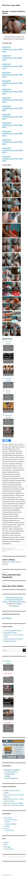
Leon (5, 548)
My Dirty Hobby (9, 774)
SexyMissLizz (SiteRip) (16, 803)
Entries (7, 847)
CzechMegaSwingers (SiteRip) (13, 630)
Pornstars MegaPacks (11, 778)
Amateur (15, 549)
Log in (5, 845)
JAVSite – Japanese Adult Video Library (14, 601)
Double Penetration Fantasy (14, 597)
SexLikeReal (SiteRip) (10, 632)
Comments (8, 849)
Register (6, 842)
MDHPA (7, 822)
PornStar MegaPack (11, 824)
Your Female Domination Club (14, 599)
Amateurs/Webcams (7, 549)
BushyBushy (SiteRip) (10, 641)
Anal (19, 549)
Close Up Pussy (9, 830)
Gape (22, 549)
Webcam (4, 551)
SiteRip (7, 826)
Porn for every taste (11, 5)
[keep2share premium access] (13, 749)
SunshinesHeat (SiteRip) (16, 805)
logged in (12, 562)
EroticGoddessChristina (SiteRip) (13, 639)
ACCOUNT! (16, 606)
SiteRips (7, 776)
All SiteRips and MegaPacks (12, 770)
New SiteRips (7, 817)
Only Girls (6, 828)
